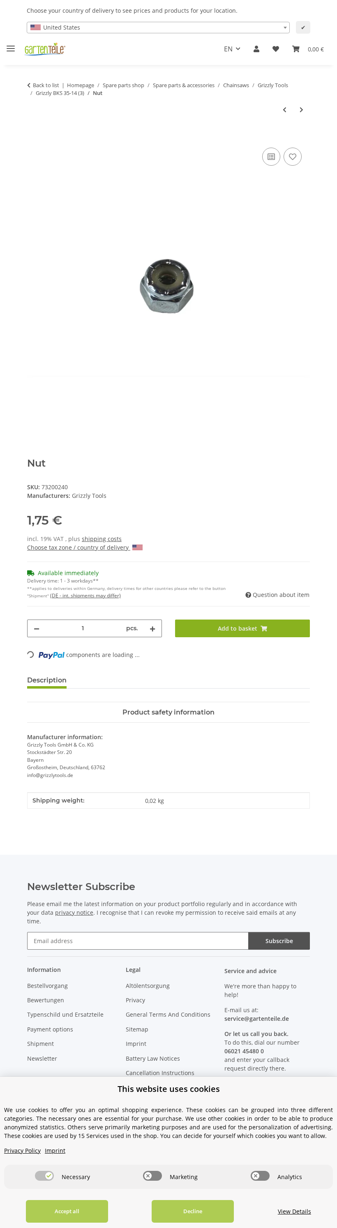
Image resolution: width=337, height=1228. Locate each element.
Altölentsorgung (148, 986)
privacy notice (74, 912)
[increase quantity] (152, 628)
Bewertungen (45, 1000)
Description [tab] (47, 680)
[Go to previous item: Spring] (284, 109)
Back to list (46, 85)
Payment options (50, 1029)
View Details (294, 1211)
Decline (192, 1211)
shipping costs (102, 539)
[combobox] (158, 27)
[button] (256, 49)
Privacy (135, 1000)
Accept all (67, 1211)
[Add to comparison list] (271, 157)
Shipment (40, 1044)
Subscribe (279, 941)
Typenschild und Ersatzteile (65, 1014)
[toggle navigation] (11, 45)
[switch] (44, 1176)
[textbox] (158, 27)
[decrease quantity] (37, 628)
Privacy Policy (22, 1150)
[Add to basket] (33, 136)
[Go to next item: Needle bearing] (301, 109)
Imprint (136, 1044)
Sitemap (137, 1029)
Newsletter (42, 1058)
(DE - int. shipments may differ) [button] (85, 595)
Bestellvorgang (47, 986)
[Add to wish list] (293, 157)
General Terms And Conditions (168, 1014)
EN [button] (228, 48)
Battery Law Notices (153, 1058)
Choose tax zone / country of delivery (78, 547)
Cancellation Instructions (160, 1073)
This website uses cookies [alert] (169, 1088)
